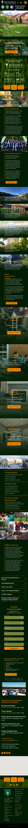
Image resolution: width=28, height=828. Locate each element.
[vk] (2, 753)
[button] (11, 52)
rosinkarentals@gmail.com (9, 740)
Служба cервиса (18, 797)
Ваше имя (6, 631)
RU (18, 3)
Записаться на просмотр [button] (6, 820)
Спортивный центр (18, 791)
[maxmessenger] (9, 753)
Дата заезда (7, 615)
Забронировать (14, 648)
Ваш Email (6, 642)
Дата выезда (7, 620)
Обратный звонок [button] (18, 813)
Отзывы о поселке (18, 812)
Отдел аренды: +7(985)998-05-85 (20, 8)
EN (21, 3)
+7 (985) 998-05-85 (6, 713)
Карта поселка (18, 798)
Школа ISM (6, 818)
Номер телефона (7, 636)
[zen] (7, 753)
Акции (16, 810)
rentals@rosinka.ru (7, 738)
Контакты (17, 815)
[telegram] (5, 753)
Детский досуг (18, 795)
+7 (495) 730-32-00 (6, 707)
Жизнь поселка (18, 808)
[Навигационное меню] (25, 2)
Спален (5, 626)
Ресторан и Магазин (19, 793)
